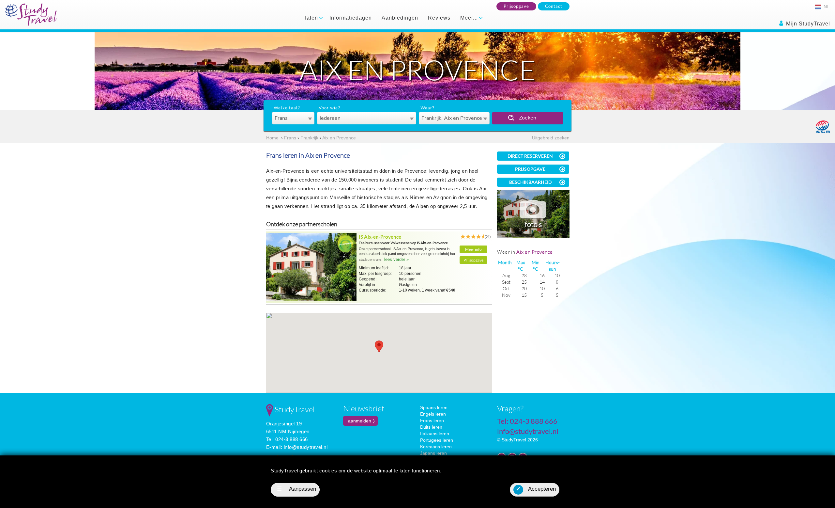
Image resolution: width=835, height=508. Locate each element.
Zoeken (527, 117)
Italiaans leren (434, 433)
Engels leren (433, 414)
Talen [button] (312, 18)
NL (826, 6)
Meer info (473, 249)
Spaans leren (434, 407)
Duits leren (431, 427)
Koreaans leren (436, 446)
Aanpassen (296, 489)
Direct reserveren (530, 156)
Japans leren (433, 453)
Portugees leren (436, 440)
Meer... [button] (469, 18)
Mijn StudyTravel (807, 23)
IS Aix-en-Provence (380, 237)
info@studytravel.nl (306, 447)
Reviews (439, 18)
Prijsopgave (516, 6)
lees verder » (396, 259)
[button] (379, 347)
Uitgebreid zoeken (550, 137)
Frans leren (432, 420)
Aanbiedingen (400, 18)
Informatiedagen (350, 18)
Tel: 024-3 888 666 (287, 439)
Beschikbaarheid (530, 182)
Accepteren (536, 489)
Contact (553, 6)
